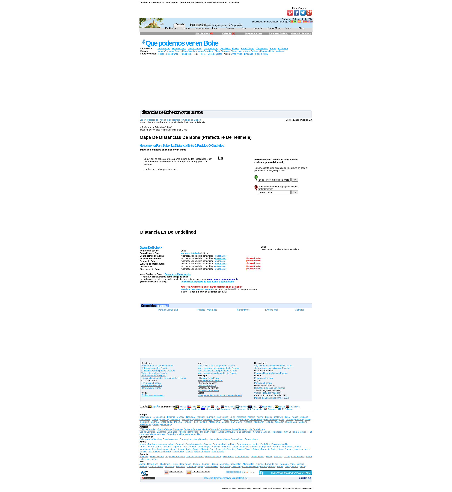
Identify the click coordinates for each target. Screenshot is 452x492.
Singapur (205, 464)
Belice (168, 429)
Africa (301, 28)
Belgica (268, 417)
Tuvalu (269, 456)
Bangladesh (185, 464)
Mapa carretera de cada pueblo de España (218, 368)
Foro (203, 54)
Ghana (276, 446)
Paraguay (225, 409)
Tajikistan (235, 466)
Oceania (258, 28)
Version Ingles (176, 471)
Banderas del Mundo (151, 388)
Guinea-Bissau (244, 449)
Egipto (196, 449)
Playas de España (263, 383)
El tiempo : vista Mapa (208, 378)
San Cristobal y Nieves (295, 432)
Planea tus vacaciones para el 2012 (271, 398)
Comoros (288, 449)
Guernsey (166, 424)
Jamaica (151, 432)
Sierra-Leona (154, 446)
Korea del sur (271, 464)
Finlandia (207, 419)
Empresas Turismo (278, 33)
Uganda (177, 446)
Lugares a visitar (253, 33)
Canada (151, 429)
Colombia (205, 407)
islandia (269, 422)
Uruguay (241, 409)
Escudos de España (151, 383)
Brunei (248, 439)
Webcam (280, 51)
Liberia (142, 446)
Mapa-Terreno (222, 51)
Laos (287, 466)
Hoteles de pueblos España (154, 368)
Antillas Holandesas (188, 432)
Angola (142, 444)
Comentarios (243, 310)
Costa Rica (294, 407)
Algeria (198, 444)
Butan (175, 464)
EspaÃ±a (156, 407)
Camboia (191, 466)
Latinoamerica (202, 28)
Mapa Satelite (188, 51)
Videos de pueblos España (154, 373)
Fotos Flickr (186, 54)
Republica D (268, 407)
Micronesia (228, 456)
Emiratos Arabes (170, 439)
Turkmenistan (211, 466)
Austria (260, 417)
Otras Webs (236, 54)
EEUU (142, 429)
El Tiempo (283, 48)
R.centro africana (159, 449)
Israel (219, 439)
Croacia (164, 419)
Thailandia (165, 464)
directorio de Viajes (301, 33)
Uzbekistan (235, 464)
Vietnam (143, 466)
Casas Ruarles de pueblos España (158, 370)
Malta (307, 419)
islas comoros (301, 449)
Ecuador (182, 409)
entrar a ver (220, 256)
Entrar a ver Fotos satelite (178, 274)
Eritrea (256, 449)
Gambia (244, 446)
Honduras (195, 409)
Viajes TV (226, 33)
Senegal (180, 444)
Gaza (233, 439)
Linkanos (248, 54)
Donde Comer (179, 48)
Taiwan (196, 464)
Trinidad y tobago (208, 432)
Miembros (299, 310)
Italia (287, 417)
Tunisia (189, 451)
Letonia (203, 422)
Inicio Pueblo (163, 48)
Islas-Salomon (242, 456)
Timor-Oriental (156, 466)
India (302, 466)
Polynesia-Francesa (175, 456)
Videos (160, 54)
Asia (244, 28)
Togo (185, 446)
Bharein (203, 439)
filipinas (259, 464)
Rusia (195, 422)
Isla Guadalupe (256, 429)
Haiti (310, 432)
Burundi (265, 449)
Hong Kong (152, 464)
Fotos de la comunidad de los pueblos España (163, 378)
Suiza (232, 417)
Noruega (190, 417)
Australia (143, 456)
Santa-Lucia (173, 434)
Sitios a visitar (261, 54)
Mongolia (224, 464)
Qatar (142, 439)
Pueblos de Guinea (191, 120)
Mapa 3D (161, 51)
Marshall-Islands (213, 456)
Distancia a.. (237, 51)
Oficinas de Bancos (207, 385)
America (230, 28)
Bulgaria (304, 417)
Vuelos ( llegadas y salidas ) (267, 393)
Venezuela (229, 407)
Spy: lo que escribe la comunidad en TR (273, 365)
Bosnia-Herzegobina (274, 419)
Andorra (299, 419)
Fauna (273, 48)
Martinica (145, 434)
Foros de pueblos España (153, 375)
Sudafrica (265, 444)
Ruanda (217, 444)
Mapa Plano (174, 51)
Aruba (206, 429)
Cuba (254, 407)
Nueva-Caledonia (195, 456)
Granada (257, 432)
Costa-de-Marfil (279, 444)
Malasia (300, 464)
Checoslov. (144, 419)
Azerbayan (259, 422)
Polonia (178, 422)
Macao (271, 466)
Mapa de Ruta (267, 51)
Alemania (241, 417)
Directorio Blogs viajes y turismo (269, 388)
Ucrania (289, 419)
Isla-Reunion (229, 449)
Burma (263, 466)
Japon (142, 464)
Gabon (235, 446)
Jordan (183, 439)
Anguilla (196, 434)
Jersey (156, 424)
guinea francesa (202, 451)
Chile (193, 407)
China (215, 464)
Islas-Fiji (145, 459)
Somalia (190, 444)
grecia (225, 419)
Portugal (201, 417)
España (186, 28)
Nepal (200, 466)
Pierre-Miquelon (239, 429)
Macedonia (214, 422)
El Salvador (287, 409)
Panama (272, 409)
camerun (163, 444)
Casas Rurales (211, 48)
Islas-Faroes (145, 424)
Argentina (243, 407)
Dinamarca (175, 419)
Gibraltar (279, 422)
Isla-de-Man (291, 422)
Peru (217, 407)
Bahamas (161, 432)
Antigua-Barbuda (226, 432)
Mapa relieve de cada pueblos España (216, 365)
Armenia (248, 422)
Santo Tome (215, 449)
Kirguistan (225, 466)
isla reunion (178, 451)
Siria (226, 439)
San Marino (222, 417)
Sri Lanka (169, 466)
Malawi (204, 449)
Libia (280, 449)
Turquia (187, 422)
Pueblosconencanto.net (152, 395)
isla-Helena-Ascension (160, 451)
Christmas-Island (250, 466)
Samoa (294, 466)
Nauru (309, 456)
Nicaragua (211, 409)
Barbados (172, 432)
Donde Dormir (194, 48)
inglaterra (278, 417)
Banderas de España (151, 385)
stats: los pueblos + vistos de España (272, 368)
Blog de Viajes (202, 33)
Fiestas (235, 48)
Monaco (181, 417)
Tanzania (166, 446)
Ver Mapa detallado (190, 253)
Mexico (182, 407)
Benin (273, 449)
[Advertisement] (204, 38)
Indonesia (180, 466)
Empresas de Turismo (208, 390)
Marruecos (286, 446)
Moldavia (303, 422)
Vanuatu (278, 456)
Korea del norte (287, 464)
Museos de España (263, 378)
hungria (244, 419)
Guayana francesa (192, 429)
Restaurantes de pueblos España (157, 365)
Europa (215, 28)
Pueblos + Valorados (207, 310)
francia (217, 419)
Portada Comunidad (168, 310)
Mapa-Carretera (205, 51)
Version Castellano (201, 471)
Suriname (177, 429)
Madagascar (218, 451)
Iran (190, 439)
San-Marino (236, 422)
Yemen (192, 446)
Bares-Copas (247, 48)
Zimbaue (226, 446)
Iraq (196, 439)
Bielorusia (144, 422)
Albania (251, 417)
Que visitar (225, 48)
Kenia (188, 449)
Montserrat (185, 434)
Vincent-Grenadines (220, 429)
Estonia (198, 419)
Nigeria (180, 449)
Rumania (210, 417)
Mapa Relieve (251, 51)
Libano (212, 439)
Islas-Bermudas (243, 432)
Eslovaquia (187, 419)
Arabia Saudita (153, 439)
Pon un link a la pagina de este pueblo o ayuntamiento (207, 281)
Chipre (155, 419)
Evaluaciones (271, 310)
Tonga (153, 459)
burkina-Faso (228, 444)
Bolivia (281, 407)
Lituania (171, 417)
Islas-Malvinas (158, 434)
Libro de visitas (215, 54)
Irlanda (295, 417)
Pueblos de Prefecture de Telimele (163, 120)
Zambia (297, 446)
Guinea (207, 444)
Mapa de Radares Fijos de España (271, 373)
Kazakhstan (145, 417)
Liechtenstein (159, 417)
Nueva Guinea (157, 456)
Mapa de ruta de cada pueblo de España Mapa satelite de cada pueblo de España (217, 371)
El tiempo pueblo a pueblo (210, 380)
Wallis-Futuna (257, 456)
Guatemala (256, 409)
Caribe (288, 28)
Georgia (155, 422)
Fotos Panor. (172, 54)
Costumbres (262, 48)
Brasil (160, 429)
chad (171, 444)
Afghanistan (248, 464)
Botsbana (152, 444)
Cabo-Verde (242, 444)
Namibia (216, 446)
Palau (287, 456)
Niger (172, 449)
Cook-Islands (297, 456)
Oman (240, 439)
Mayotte (143, 451)
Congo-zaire (265, 446)
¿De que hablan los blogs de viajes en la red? (220, 395)
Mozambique (204, 446)
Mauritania (144, 449)
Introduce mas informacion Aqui (197, 289)
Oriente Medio (274, 28)
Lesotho (255, 444)
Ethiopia (254, 446)
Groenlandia (166, 422)
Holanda (234, 419)
